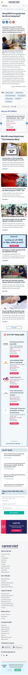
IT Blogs (3, 564)
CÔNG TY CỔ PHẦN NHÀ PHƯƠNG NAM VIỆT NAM (17, 365)
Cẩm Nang (3, 562)
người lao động (9, 98)
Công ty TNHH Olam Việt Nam (16, 379)
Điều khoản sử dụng (6, 601)
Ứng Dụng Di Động (5, 566)
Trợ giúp (3, 607)
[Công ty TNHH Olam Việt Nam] (5, 379)
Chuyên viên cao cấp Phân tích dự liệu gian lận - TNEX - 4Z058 (15, 117)
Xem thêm (4, 168)
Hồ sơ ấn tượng (7, 457)
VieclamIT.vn (4, 616)
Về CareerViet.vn (5, 593)
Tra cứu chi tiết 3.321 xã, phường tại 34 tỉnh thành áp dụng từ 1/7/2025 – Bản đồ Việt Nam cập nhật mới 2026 (14, 465)
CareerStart (4, 570)
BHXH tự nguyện (9, 92)
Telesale (3, 635)
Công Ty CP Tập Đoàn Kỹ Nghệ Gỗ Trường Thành (17, 415)
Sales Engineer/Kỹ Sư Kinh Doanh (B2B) (17, 343)
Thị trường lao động (19, 9)
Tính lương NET (14, 512)
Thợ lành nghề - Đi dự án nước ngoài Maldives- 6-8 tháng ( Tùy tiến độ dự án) (17, 410)
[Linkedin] (3, 655)
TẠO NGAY (16, 530)
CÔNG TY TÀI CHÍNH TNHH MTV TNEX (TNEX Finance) (14, 120)
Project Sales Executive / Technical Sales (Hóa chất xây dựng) (16, 393)
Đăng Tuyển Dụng (5, 578)
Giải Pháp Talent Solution (7, 583)
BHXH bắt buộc (19, 92)
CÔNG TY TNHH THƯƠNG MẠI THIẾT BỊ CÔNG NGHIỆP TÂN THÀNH (16, 347)
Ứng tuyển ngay (11, 129)
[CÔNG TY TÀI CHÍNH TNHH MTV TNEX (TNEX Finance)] (4, 117)
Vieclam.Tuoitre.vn (5, 614)
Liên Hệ (3, 618)
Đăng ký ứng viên (5, 572)
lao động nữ (18, 98)
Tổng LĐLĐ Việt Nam (10, 95)
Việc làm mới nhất (5, 554)
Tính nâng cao (5, 500)
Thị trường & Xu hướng (9, 9)
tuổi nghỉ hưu (9, 101)
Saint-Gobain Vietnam (15, 397)
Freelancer (3, 625)
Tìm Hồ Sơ (3, 580)
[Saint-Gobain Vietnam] (5, 393)
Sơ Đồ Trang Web (5, 568)
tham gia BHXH (21, 95)
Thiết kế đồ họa (5, 631)
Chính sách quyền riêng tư (7, 603)
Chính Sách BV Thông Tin (7, 595)
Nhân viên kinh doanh (6, 637)
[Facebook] (1, 655)
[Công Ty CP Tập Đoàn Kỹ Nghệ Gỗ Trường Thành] (5, 410)
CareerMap (3, 560)
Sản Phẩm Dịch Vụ (5, 585)
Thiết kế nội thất (5, 627)
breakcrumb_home (1, 9)
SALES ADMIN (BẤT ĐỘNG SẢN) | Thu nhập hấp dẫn (16, 361)
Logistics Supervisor (15, 377)
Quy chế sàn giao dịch (6, 599)
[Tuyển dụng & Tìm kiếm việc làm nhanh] (14, 2)
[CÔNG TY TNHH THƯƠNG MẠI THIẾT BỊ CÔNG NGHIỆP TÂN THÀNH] (5, 344)
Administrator (4, 639)
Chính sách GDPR (5, 597)
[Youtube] (6, 655)
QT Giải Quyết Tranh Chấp (7, 605)
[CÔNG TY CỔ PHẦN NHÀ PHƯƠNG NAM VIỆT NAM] (5, 362)
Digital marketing (5, 629)
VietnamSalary (4, 558)
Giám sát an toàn (5, 633)
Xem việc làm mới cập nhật (13, 443)
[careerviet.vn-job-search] (6, 647)
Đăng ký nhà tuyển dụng (7, 586)
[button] (3, 22)
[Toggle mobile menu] (2, 2)
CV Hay (3, 556)
